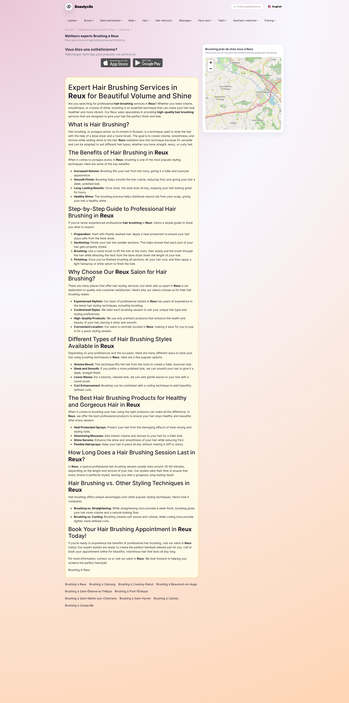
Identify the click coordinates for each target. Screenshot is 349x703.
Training (269, 20)
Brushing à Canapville (79, 605)
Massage (184, 20)
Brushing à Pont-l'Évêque (131, 591)
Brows (88, 20)
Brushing (124, 29)
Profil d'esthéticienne (249, 6)
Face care (204, 20)
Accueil (69, 29)
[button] (211, 63)
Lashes (72, 20)
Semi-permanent (110, 20)
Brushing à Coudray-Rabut (135, 584)
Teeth (221, 20)
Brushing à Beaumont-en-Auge (176, 584)
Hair (144, 20)
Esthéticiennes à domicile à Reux (96, 29)
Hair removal (163, 20)
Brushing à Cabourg (102, 584)
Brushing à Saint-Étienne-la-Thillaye (88, 591)
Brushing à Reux (75, 584)
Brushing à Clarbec (166, 598)
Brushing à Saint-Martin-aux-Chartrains (91, 598)
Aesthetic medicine (244, 20)
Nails (131, 20)
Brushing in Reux (79, 570)
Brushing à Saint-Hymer (135, 598)
